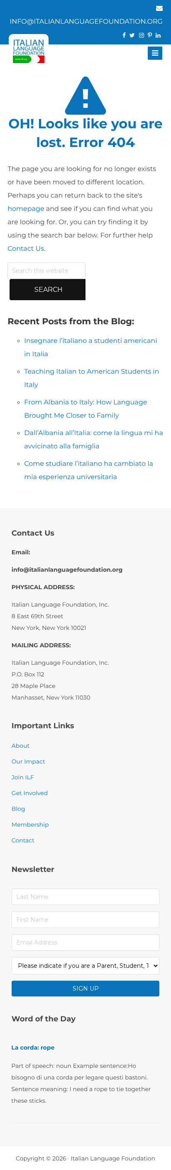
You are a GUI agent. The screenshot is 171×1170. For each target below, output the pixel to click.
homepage (25, 209)
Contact (23, 840)
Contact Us (25, 249)
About (20, 745)
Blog (18, 809)
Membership (30, 824)
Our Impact (28, 761)
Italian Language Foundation (113, 1158)
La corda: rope (32, 1047)
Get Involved (30, 793)
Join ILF (23, 777)
